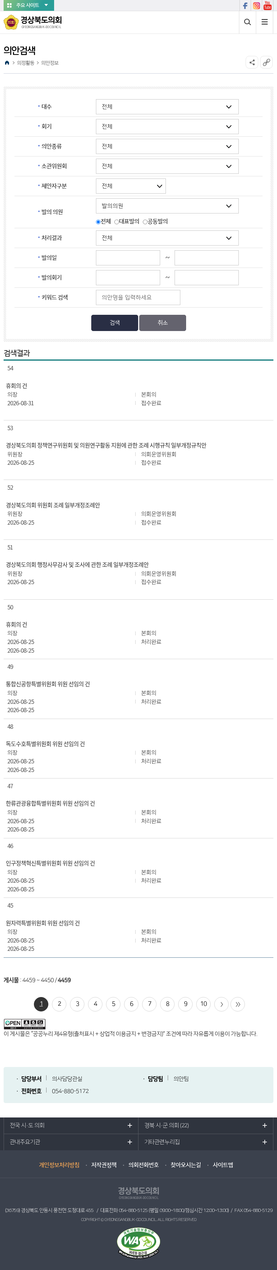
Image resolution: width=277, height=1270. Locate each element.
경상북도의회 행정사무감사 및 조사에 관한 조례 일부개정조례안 (77, 565)
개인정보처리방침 (59, 1165)
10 (203, 1004)
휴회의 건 (16, 386)
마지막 (237, 1004)
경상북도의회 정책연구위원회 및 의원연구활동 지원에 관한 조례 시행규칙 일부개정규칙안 (106, 445)
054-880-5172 (70, 1091)
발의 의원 (52, 212)
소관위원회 (54, 166)
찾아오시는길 (186, 1165)
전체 (106, 221)
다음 (221, 1004)
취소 (163, 322)
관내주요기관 (25, 1142)
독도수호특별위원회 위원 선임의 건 (45, 744)
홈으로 (7, 62)
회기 (46, 126)
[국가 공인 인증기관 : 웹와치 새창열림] (138, 1243)
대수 (46, 106)
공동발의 (158, 221)
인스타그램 (256, 5)
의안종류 (51, 146)
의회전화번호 (143, 1165)
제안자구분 (54, 186)
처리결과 (51, 238)
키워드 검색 (54, 297)
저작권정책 (103, 1165)
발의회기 (51, 277)
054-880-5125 (133, 1210)
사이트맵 (264, 22)
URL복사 (266, 62)
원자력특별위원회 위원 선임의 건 (43, 923)
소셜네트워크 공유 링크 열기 (252, 62)
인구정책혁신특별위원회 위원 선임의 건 (50, 863)
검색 (115, 322)
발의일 (49, 258)
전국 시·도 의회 (27, 1125)
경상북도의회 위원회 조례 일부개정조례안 (53, 505)
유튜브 (267, 5)
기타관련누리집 (162, 1142)
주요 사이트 (27, 5)
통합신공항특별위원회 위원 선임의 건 (48, 684)
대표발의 (129, 221)
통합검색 (247, 22)
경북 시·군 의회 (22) (166, 1125)
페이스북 (245, 5)
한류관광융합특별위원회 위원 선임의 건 (50, 803)
